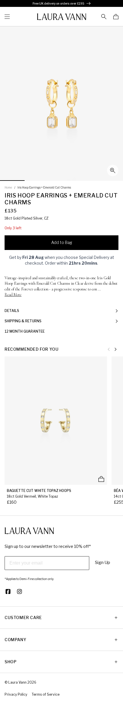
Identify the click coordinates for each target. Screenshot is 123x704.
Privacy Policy (16, 694)
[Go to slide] (12, 180)
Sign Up (102, 562)
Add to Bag (61, 242)
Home (8, 187)
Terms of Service (45, 694)
